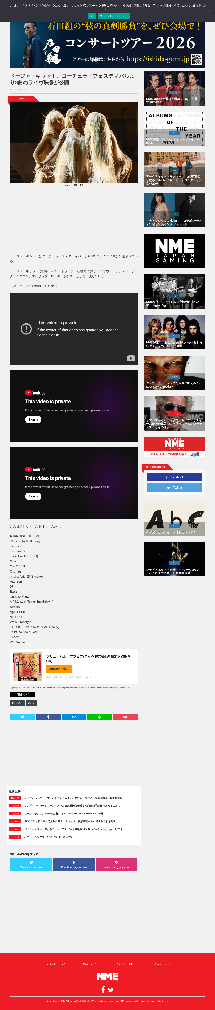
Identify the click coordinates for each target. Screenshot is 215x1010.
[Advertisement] (74, 220)
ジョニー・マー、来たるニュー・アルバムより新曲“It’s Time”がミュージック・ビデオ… (74, 829)
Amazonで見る (59, 669)
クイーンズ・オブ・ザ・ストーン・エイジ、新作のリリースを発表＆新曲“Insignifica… (73, 797)
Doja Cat (17, 703)
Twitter (176, 487)
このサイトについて (54, 964)
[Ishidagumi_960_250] (107, 42)
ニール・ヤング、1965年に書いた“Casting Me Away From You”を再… (65, 813)
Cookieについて (162, 964)
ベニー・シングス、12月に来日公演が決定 (48, 837)
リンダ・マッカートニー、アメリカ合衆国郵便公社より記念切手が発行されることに (72, 805)
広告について (89, 964)
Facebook (175, 477)
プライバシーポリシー (125, 964)
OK (92, 16)
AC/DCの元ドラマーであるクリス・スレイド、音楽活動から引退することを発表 (70, 821)
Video (31, 703)
